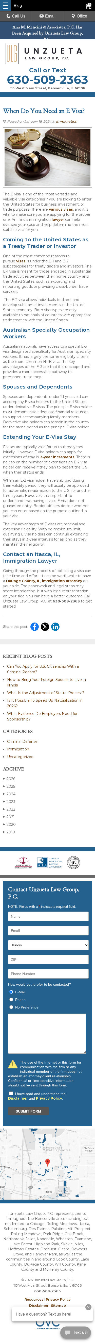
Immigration (66, 121)
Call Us (18, 16)
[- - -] (5, 5)
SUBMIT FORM (28, 1111)
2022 (9, 809)
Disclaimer (18, 1098)
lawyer (58, 219)
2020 (9, 824)
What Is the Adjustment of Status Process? (45, 693)
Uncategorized (20, 756)
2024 (9, 794)
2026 (9, 779)
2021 (9, 817)
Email (50, 16)
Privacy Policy (49, 1098)
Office (82, 16)
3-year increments (57, 457)
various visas (61, 209)
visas (21, 261)
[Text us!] (75, 1333)
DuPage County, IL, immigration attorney (44, 581)
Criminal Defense (22, 741)
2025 (9, 786)
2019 (9, 832)
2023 (9, 801)
